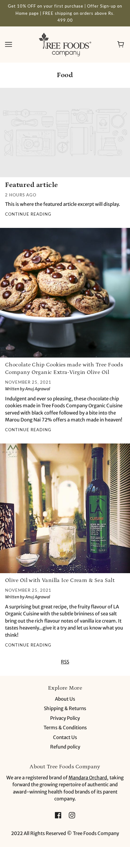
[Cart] (121, 44)
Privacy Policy (65, 718)
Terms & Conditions (65, 728)
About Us (65, 699)
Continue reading (28, 214)
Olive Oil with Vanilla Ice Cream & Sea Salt (60, 580)
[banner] (65, 44)
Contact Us (65, 737)
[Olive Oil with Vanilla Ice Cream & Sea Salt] (65, 510)
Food (65, 75)
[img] (58, 815)
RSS (65, 662)
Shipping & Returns (65, 708)
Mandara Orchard (87, 778)
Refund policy (65, 747)
